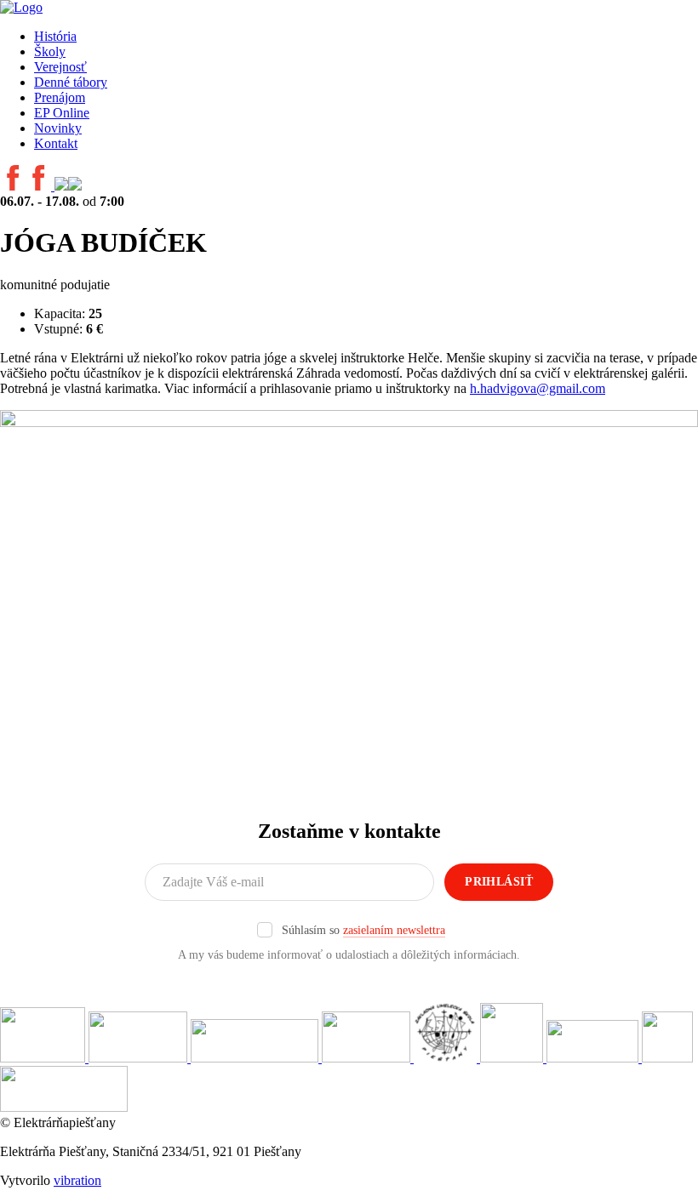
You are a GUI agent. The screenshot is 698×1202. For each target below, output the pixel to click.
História (55, 36)
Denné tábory (70, 82)
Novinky (58, 128)
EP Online (61, 112)
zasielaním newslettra (394, 930)
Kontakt (55, 143)
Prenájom (59, 97)
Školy (50, 51)
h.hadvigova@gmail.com (537, 388)
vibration (77, 1180)
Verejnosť (60, 67)
